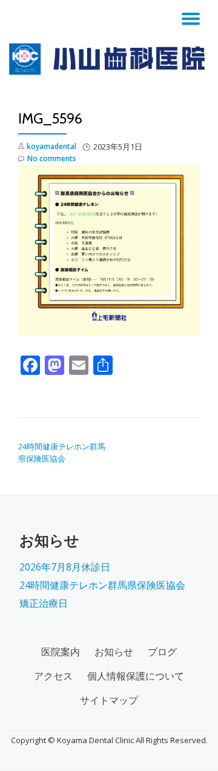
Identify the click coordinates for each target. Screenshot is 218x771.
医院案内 (60, 651)
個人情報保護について (135, 676)
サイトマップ (109, 700)
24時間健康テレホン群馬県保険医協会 (102, 585)
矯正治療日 (43, 603)
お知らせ (113, 651)
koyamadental (51, 146)
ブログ (162, 651)
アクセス (53, 676)
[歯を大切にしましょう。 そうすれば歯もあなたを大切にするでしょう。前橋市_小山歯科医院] (109, 59)
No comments (51, 158)
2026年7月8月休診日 (64, 567)
